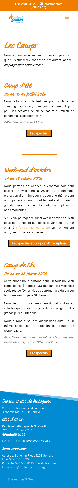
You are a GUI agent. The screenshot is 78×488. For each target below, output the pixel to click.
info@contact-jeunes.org (33, 227)
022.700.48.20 (19, 459)
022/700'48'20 (27, 4)
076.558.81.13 (24, 463)
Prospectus (39, 133)
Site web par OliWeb (21, 479)
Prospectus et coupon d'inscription (39, 243)
